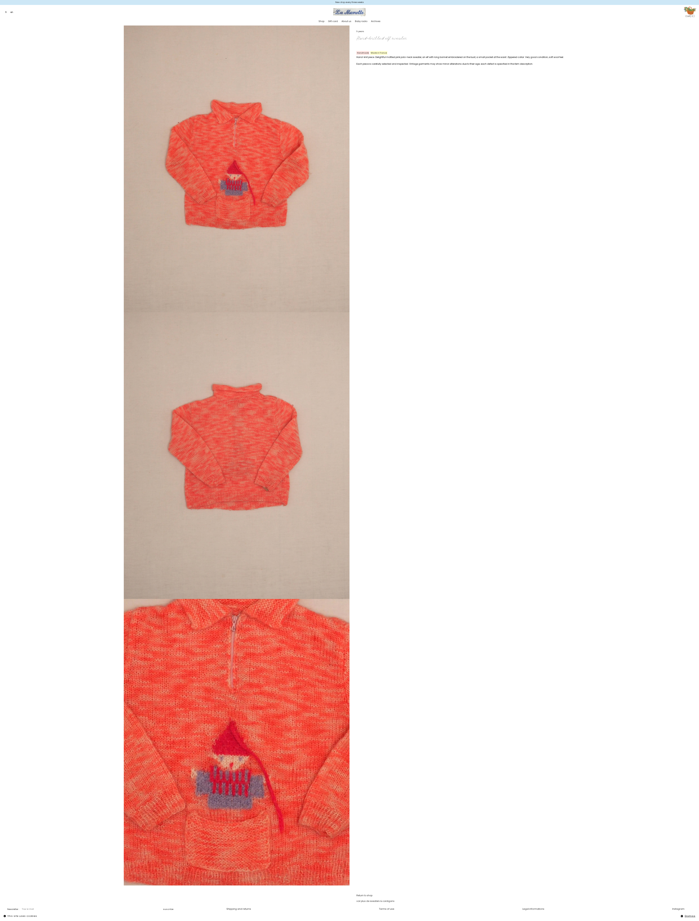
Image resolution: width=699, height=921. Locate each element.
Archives (375, 21)
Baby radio (361, 21)
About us (346, 21)
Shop (321, 21)
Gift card (333, 21)
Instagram (678, 909)
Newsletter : (13, 909)
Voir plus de (375, 901)
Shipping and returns (238, 909)
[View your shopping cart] (690, 10)
